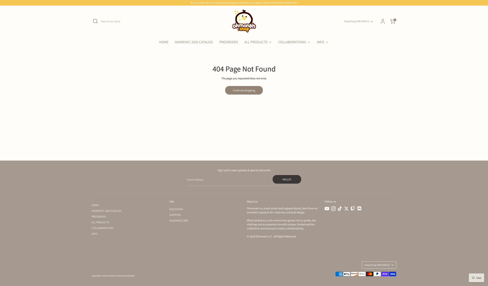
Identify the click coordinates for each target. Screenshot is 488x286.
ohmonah (112, 275)
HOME (164, 42)
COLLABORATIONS (292, 42)
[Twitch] (353, 208)
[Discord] (359, 208)
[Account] (383, 21)
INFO (321, 42)
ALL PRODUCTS (256, 42)
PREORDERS (228, 42)
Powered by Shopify (126, 275)
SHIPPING (175, 215)
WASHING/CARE (178, 220)
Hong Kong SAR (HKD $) (356, 21)
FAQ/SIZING (176, 209)
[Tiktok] (340, 208)
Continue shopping (244, 90)
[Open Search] (95, 21)
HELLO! (287, 179)
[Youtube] (327, 208)
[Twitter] (346, 208)
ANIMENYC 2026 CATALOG (194, 42)
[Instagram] (333, 208)
